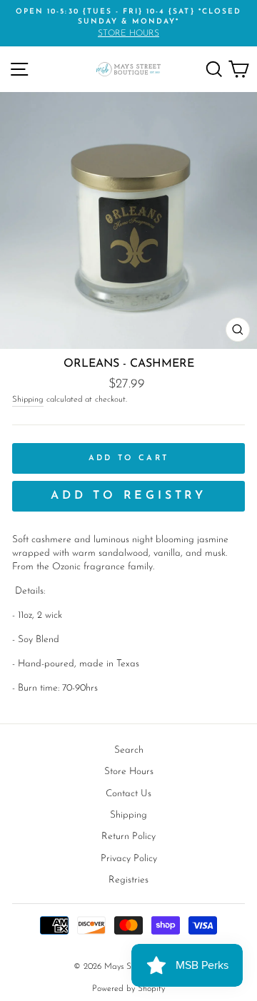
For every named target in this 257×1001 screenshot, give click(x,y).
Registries (128, 880)
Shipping (28, 399)
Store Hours (128, 771)
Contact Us (128, 793)
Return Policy (128, 836)
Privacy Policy (129, 858)
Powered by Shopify (128, 989)
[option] (128, 23)
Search (128, 750)
